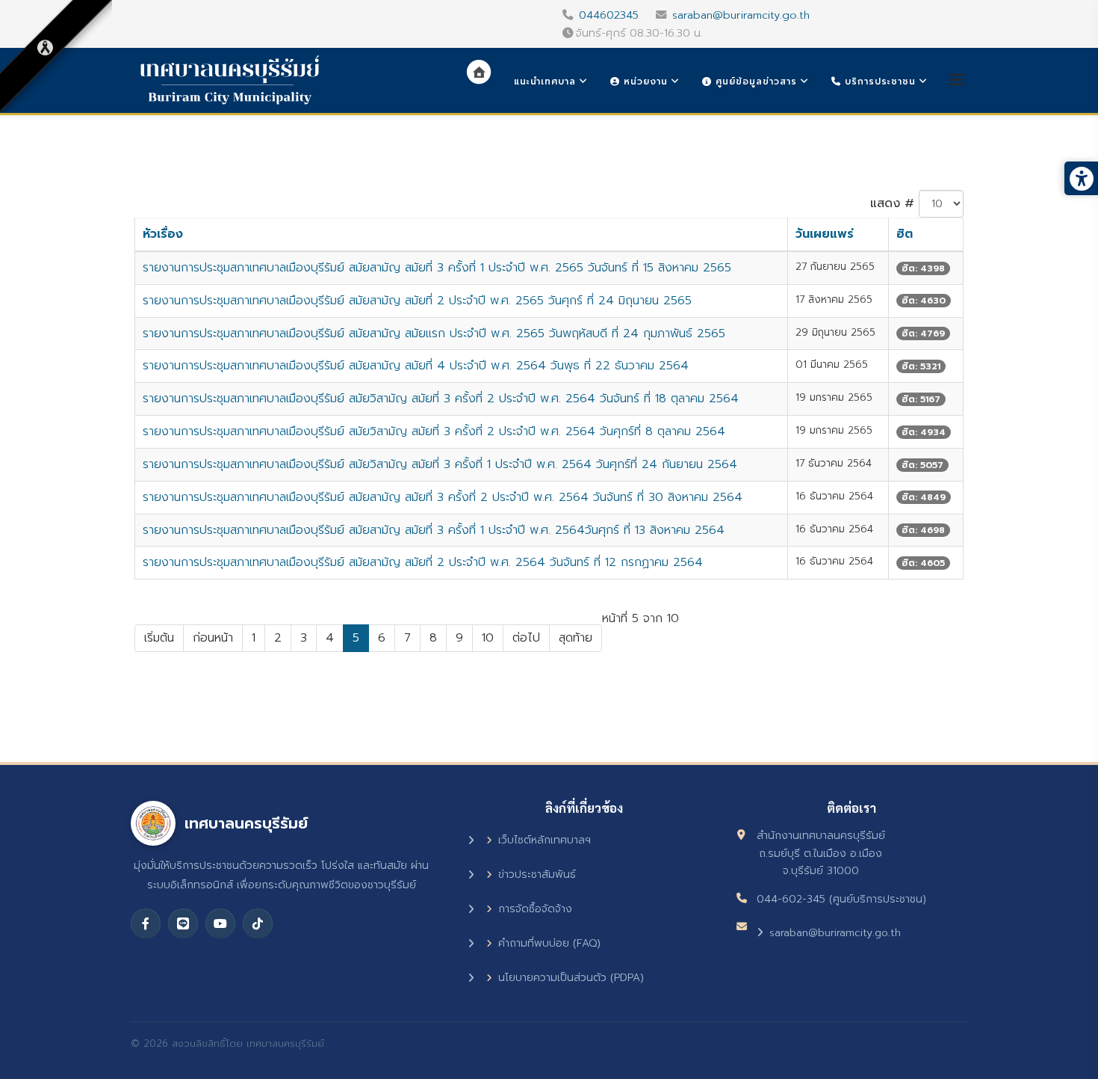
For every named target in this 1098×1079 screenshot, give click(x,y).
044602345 (609, 15)
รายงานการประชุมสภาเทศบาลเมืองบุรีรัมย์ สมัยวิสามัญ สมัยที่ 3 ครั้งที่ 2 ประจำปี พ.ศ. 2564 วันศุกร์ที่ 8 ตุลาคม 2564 (434, 431)
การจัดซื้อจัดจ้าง (535, 909)
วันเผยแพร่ (824, 234)
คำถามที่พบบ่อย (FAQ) (549, 943)
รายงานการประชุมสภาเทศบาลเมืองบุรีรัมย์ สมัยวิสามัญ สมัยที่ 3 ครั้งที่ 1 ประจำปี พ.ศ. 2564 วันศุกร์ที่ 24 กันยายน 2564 (440, 464)
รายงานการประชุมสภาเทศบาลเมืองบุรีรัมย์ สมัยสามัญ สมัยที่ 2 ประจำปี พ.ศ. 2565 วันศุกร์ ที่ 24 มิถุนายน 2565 (417, 301)
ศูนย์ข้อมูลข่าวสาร (754, 81)
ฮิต (904, 234)
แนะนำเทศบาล (545, 81)
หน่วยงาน (644, 81)
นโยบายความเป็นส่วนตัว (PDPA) (571, 978)
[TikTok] (258, 923)
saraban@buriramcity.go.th (741, 15)
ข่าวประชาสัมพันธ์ (537, 874)
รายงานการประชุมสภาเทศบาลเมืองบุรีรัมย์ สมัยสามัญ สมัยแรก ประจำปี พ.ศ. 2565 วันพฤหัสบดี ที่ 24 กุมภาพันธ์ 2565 (434, 333)
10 (488, 638)
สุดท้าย (575, 638)
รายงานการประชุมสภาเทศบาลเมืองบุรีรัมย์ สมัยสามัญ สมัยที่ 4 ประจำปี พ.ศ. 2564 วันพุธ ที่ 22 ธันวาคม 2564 (416, 366)
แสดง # (892, 203)
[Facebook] (146, 923)
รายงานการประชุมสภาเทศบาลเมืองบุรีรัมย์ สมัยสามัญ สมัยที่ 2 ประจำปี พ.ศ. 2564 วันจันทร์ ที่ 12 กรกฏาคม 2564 (423, 562)
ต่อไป (526, 638)
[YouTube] (220, 923)
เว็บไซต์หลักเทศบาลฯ (544, 840)
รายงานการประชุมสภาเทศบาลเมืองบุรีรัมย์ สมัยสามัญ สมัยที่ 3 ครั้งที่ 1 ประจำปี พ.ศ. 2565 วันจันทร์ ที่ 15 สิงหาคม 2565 (437, 268)
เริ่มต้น (159, 638)
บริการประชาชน (878, 81)
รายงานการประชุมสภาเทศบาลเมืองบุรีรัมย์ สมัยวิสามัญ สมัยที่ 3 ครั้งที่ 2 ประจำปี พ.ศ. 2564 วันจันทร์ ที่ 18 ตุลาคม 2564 (441, 399)
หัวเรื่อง (163, 234)
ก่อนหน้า (213, 638)
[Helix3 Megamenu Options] (957, 80)
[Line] (183, 923)
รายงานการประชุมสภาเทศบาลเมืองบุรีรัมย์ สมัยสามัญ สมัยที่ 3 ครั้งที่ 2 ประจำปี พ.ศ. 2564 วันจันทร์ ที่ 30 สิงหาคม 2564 (442, 497)
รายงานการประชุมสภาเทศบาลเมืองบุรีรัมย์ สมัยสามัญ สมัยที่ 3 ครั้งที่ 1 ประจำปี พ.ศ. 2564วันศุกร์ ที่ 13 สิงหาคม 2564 (434, 530)
